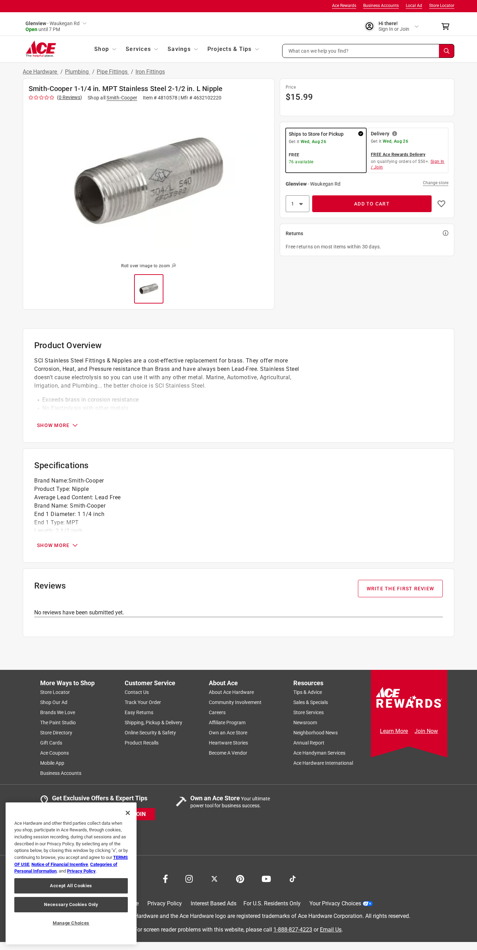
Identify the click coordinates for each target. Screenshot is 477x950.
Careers (217, 712)
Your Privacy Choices (335, 903)
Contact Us (137, 692)
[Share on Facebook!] (165, 878)
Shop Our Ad (53, 702)
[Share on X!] (214, 878)
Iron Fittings (150, 71)
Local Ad (414, 5)
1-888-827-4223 (292, 929)
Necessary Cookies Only (71, 904)
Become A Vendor (228, 753)
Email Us (331, 929)
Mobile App (52, 763)
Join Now (426, 731)
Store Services (308, 712)
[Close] (127, 813)
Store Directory (56, 732)
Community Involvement (235, 702)
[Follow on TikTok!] (292, 878)
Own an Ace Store (228, 732)
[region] (71, 873)
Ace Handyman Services (319, 753)
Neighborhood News (315, 732)
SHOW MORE (53, 425)
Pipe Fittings (113, 71)
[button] (368, 51)
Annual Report (308, 743)
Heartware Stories (228, 743)
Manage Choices (71, 923)
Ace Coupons (54, 753)
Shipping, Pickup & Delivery (153, 722)
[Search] (446, 51)
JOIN (139, 813)
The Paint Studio (58, 722)
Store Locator (441, 5)
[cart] (447, 26)
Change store (435, 182)
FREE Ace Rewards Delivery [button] (398, 154)
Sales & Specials (310, 702)
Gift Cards (51, 743)
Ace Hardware (40, 71)
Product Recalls (142, 743)
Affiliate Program (227, 722)
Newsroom (305, 722)
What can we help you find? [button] (318, 50)
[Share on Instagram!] (189, 878)
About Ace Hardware (231, 692)
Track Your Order (143, 702)
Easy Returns (139, 712)
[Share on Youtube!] (266, 878)
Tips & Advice (307, 692)
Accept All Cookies (71, 885)
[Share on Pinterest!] (240, 878)
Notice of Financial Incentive (59, 864)
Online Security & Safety (150, 732)
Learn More (394, 731)
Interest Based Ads (213, 903)
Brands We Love (57, 712)
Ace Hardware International (323, 763)
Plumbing (77, 71)
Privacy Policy (164, 903)
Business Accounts (381, 5)
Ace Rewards (344, 5)
